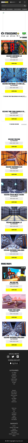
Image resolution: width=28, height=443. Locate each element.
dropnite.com (19, 441)
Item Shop (14, 432)
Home (4, 9)
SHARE (24, 38)
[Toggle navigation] (25, 2)
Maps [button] (13, 2)
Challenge (14, 418)
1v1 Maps (14, 372)
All (14, 411)
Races (14, 409)
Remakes (14, 414)
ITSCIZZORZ (15, 57)
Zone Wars (14, 393)
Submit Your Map (14, 427)
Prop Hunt (14, 380)
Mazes (14, 400)
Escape (14, 382)
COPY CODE (14, 63)
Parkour (25, 9)
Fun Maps (14, 398)
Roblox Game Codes (14, 434)
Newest (14, 390)
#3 (19, 36)
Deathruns (10, 9)
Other (14, 416)
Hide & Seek (14, 379)
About (14, 435)
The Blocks (14, 419)
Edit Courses (18, 9)
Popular (14, 429)
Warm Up (14, 408)
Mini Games (14, 392)
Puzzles (14, 377)
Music (14, 397)
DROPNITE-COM (14, 284)
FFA (14, 384)
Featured (14, 413)
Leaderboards (14, 430)
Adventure (14, 401)
